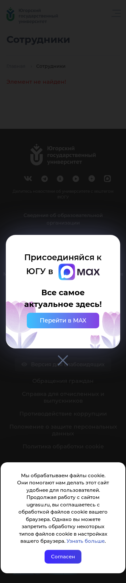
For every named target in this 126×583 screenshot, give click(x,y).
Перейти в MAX (63, 320)
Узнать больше (86, 541)
